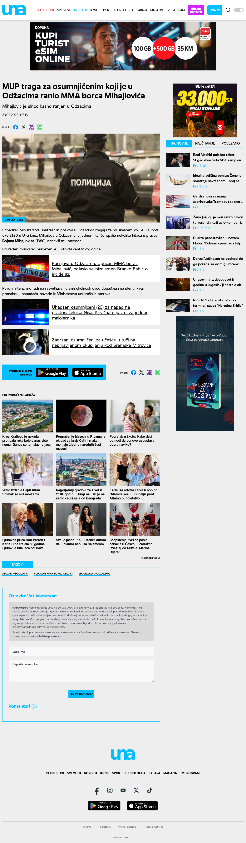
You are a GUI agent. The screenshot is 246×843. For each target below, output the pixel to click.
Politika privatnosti (153, 826)
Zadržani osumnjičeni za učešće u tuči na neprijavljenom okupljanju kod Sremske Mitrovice (101, 342)
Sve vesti (64, 10)
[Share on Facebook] (15, 127)
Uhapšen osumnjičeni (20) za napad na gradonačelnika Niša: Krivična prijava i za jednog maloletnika (100, 312)
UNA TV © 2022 (121, 837)
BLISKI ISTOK (45, 10)
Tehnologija (123, 10)
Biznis (94, 10)
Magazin (156, 10)
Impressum (105, 826)
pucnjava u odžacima (95, 573)
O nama (87, 826)
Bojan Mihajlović (16, 573)
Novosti (80, 10)
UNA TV (215, 10)
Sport (106, 10)
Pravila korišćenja (127, 826)
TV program (175, 10)
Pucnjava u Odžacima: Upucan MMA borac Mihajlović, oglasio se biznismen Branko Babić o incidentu (100, 268)
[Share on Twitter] (23, 127)
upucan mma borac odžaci (54, 573)
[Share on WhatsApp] (39, 127)
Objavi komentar (81, 694)
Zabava (141, 10)
